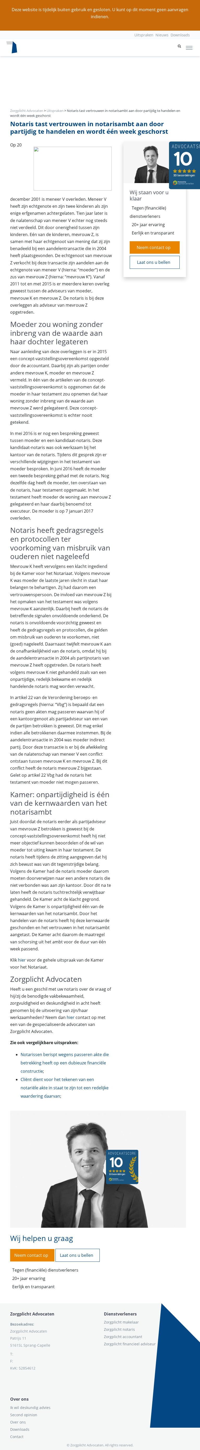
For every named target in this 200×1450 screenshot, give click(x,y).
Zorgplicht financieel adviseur (130, 1343)
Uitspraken (143, 34)
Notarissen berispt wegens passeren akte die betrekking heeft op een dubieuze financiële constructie (65, 1063)
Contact (16, 1436)
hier (22, 960)
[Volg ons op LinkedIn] (10, 1380)
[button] (179, 47)
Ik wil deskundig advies (30, 1407)
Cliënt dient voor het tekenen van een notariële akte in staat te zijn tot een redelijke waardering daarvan (65, 1088)
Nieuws (161, 34)
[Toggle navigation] (189, 47)
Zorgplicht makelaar (121, 1322)
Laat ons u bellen (153, 262)
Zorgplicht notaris (119, 1329)
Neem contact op (154, 247)
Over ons (18, 1422)
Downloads (180, 34)
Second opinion (23, 1414)
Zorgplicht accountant (123, 1336)
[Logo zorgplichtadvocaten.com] (11, 47)
